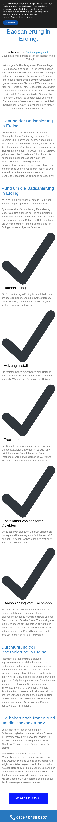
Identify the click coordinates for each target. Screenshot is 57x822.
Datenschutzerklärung (22, 17)
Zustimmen (10, 22)
